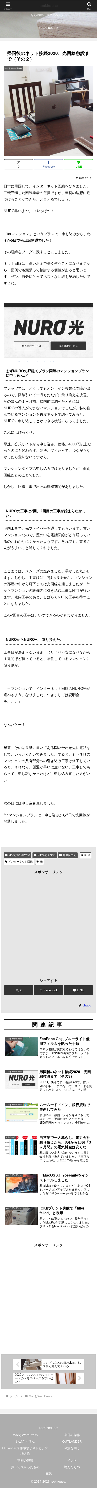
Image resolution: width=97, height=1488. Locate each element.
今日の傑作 (72, 1435)
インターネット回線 (20, 861)
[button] (88, 908)
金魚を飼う (72, 1448)
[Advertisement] (48, 924)
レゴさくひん (25, 1441)
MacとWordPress (19, 855)
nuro (87, 855)
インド (72, 1460)
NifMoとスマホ (46, 855)
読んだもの (72, 1467)
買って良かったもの (25, 1467)
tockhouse (48, 6)
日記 (48, 1473)
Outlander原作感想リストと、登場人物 (25, 1450)
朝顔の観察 (25, 1460)
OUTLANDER (72, 1441)
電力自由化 (69, 855)
